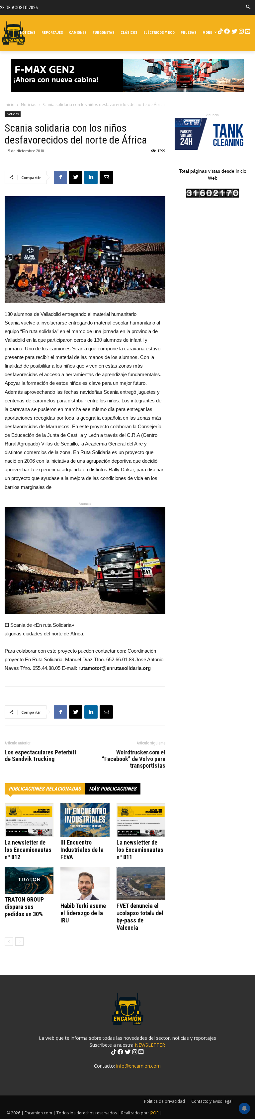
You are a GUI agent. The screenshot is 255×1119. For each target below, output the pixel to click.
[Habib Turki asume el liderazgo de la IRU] (84, 883)
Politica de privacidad (164, 1101)
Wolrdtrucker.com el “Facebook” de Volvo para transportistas (133, 759)
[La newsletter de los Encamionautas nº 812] (29, 820)
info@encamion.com (138, 1066)
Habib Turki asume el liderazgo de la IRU (83, 913)
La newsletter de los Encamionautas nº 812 (28, 849)
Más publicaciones (112, 789)
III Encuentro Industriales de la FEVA (82, 849)
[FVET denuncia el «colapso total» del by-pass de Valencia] (141, 883)
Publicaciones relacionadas (45, 789)
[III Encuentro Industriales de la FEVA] (84, 820)
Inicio (10, 104)
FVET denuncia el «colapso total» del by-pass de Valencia (140, 916)
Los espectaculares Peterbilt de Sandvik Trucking (40, 755)
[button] (248, 7)
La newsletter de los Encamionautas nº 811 (140, 849)
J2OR (154, 1113)
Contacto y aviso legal (211, 1101)
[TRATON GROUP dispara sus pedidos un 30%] (29, 880)
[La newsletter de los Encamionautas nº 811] (141, 820)
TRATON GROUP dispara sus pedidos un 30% (24, 906)
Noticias (28, 104)
